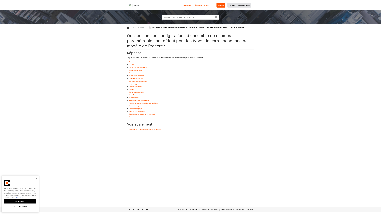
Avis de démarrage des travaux (140, 100)
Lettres (131, 89)
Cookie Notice (19, 197)
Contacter (221, 5)
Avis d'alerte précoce (136, 76)
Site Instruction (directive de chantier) (142, 114)
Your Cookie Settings (20, 206)
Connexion (249, 209)
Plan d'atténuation (135, 95)
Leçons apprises (135, 84)
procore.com (187, 5)
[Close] (36, 179)
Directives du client (136, 70)
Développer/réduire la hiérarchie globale (129, 28)
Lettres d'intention (135, 87)
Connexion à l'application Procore (239, 5)
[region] (20, 194)
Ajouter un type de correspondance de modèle (145, 129)
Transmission (133, 117)
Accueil (134, 27)
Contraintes (133, 73)
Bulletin (131, 65)
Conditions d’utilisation (227, 209)
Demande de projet (136, 109)
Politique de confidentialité (210, 209)
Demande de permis (136, 106)
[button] (216, 17)
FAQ (143, 27)
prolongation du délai (136, 78)
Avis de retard (134, 98)
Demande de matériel (136, 92)
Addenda (132, 62)
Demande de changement (138, 67)
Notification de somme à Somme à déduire (144, 103)
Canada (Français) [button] (203, 5)
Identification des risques (138, 111)
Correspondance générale (138, 81)
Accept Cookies (20, 201)
